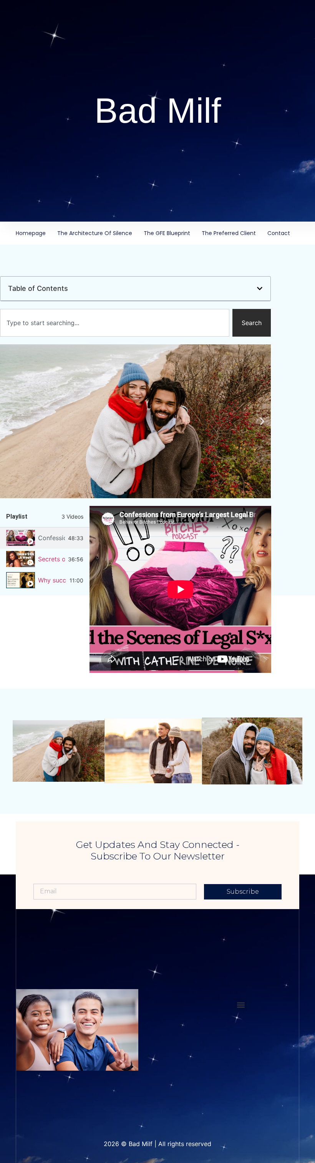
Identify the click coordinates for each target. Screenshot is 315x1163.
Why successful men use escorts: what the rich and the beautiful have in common (52, 580)
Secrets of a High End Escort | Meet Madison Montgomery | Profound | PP (51, 559)
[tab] (45, 538)
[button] (260, 288)
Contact (278, 233)
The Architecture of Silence (94, 233)
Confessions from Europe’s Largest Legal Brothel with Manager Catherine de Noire (51, 538)
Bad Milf (157, 110)
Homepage (31, 233)
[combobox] (114, 323)
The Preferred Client (229, 233)
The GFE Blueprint (167, 233)
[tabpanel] (180, 589)
